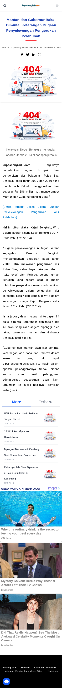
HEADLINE (27, 47)
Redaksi (25, 667)
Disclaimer (52, 671)
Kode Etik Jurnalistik (45, 667)
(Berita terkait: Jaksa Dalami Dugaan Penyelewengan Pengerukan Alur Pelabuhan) (31, 212)
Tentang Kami (9, 667)
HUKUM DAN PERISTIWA (47, 47)
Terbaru (45, 402)
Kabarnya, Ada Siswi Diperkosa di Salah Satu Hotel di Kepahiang (21, 473)
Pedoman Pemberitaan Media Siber (23, 671)
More (16, 402)
